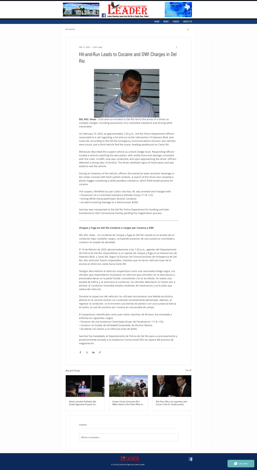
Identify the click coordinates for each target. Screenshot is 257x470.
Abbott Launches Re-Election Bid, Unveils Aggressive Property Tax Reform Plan (82, 403)
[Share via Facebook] (80, 352)
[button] (188, 29)
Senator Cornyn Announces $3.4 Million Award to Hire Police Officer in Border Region (127, 403)
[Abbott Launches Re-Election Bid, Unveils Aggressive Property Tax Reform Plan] (85, 386)
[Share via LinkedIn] (93, 352)
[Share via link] (100, 352)
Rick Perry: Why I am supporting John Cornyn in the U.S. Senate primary (171, 403)
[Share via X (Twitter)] (87, 352)
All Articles (70, 29)
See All (188, 370)
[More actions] (176, 47)
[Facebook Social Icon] (104, 15)
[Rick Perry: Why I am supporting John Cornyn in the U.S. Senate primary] (172, 386)
